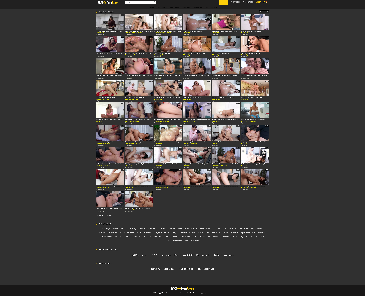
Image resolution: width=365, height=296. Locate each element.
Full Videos (235, 2)
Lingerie (158, 232)
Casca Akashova (137, 32)
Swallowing (102, 232)
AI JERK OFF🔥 (261, 2)
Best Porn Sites (211, 7)
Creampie (243, 228)
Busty (253, 228)
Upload (210, 293)
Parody (142, 236)
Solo (253, 232)
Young (133, 228)
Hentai (115, 228)
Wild (186, 240)
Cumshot (162, 228)
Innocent (216, 236)
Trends (151, 7)
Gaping (172, 228)
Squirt (263, 236)
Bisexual (194, 228)
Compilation (223, 232)
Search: (128, 2)
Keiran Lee (107, 165)
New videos (174, 7)
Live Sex (223, 2)
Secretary (130, 232)
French (232, 228)
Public (180, 228)
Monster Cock (189, 236)
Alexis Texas (134, 55)
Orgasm (217, 228)
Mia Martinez (165, 121)
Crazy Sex (142, 228)
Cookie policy (191, 293)
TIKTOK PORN (248, 2)
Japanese (245, 232)
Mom (224, 228)
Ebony (259, 228)
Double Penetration (105, 236)
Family (208, 228)
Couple (166, 240)
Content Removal (180, 293)
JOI (257, 236)
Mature (122, 232)
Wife (135, 236)
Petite (202, 228)
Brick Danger (252, 121)
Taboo (234, 236)
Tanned (139, 232)
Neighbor (123, 228)
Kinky (166, 236)
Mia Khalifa (194, 143)
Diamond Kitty (252, 77)
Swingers (261, 232)
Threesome (182, 232)
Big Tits (243, 236)
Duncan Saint (165, 55)
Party (252, 236)
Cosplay (201, 236)
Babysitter (113, 232)
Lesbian (152, 228)
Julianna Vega (100, 32)
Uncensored (194, 240)
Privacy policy (202, 293)
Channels (186, 7)
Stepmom (225, 236)
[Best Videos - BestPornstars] (108, 2)
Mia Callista (136, 99)
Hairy (173, 232)
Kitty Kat (193, 121)
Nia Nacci (107, 187)
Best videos (162, 7)
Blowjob (192, 232)
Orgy (209, 236)
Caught (148, 232)
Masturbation (175, 236)
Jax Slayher (136, 121)
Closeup (128, 236)
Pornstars (212, 232)
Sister (149, 236)
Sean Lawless (223, 77)
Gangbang (119, 236)
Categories (197, 7)
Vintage (234, 232)
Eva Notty (127, 55)
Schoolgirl (106, 228)
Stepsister (157, 236)
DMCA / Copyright (158, 293)
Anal (186, 228)
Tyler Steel (107, 99)
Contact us (169, 293)
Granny (201, 232)
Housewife (177, 240)
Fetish (166, 232)
